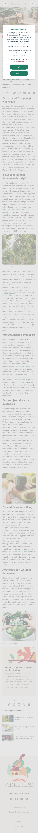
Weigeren (19, 73)
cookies (20, 33)
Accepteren (19, 67)
